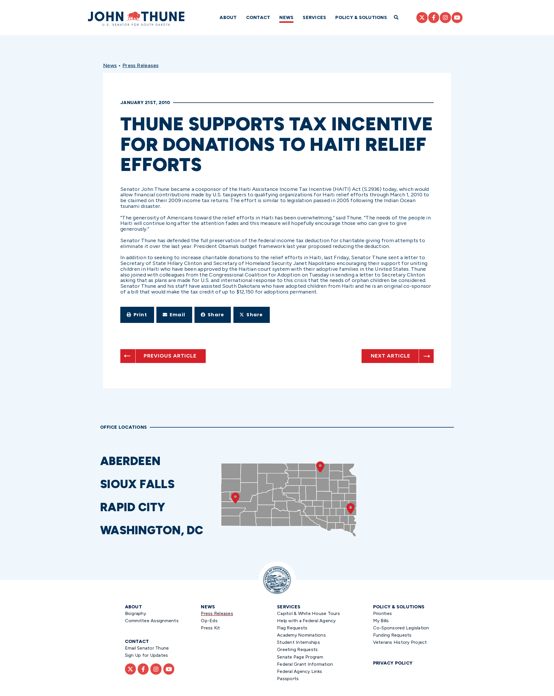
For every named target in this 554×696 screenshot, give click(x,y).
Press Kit (210, 628)
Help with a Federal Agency (306, 620)
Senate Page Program (300, 657)
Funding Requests (392, 635)
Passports (288, 678)
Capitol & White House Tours (308, 613)
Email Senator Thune (147, 648)
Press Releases (140, 65)
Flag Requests (292, 628)
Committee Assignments (152, 620)
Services (314, 17)
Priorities (382, 613)
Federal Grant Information (305, 664)
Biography (135, 613)
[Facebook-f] (433, 17)
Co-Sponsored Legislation (401, 628)
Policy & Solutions (361, 17)
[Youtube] (457, 17)
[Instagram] (445, 17)
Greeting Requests (297, 649)
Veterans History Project (400, 642)
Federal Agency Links (299, 671)
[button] (137, 315)
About (228, 17)
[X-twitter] (421, 17)
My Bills (381, 620)
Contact (258, 17)
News (286, 17)
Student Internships (298, 642)
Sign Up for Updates (146, 655)
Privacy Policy (393, 663)
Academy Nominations (301, 635)
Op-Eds (209, 620)
